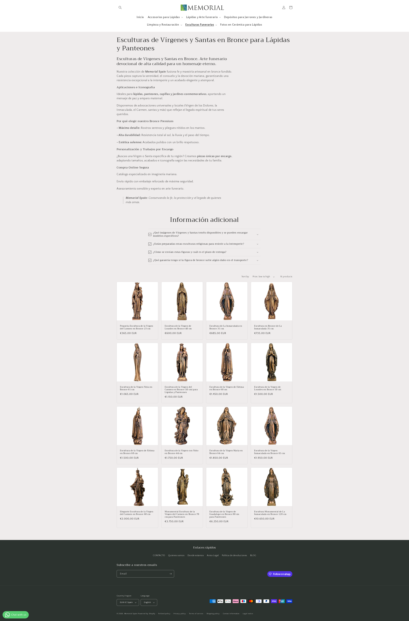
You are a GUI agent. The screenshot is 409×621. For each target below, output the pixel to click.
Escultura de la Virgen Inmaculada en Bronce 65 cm (269, 452)
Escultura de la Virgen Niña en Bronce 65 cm (136, 388)
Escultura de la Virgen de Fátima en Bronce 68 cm (137, 452)
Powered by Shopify (146, 614)
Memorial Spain (130, 614)
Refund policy (164, 614)
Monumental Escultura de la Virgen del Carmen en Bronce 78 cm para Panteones (182, 514)
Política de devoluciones (234, 555)
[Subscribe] (170, 574)
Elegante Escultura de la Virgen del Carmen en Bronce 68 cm (136, 513)
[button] (120, 7)
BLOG (253, 555)
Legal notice (248, 614)
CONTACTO (159, 555)
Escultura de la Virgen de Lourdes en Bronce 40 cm (178, 327)
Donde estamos (196, 555)
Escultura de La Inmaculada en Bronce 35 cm (225, 327)
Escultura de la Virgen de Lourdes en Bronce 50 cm (267, 388)
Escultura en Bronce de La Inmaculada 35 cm (268, 327)
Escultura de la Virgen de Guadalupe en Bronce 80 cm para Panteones (224, 514)
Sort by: (245, 276)
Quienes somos (176, 555)
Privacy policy (180, 614)
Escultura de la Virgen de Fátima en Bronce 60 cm (226, 388)
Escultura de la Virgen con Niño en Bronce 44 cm (182, 452)
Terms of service (196, 614)
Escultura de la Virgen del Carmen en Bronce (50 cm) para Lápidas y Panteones (181, 390)
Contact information (231, 614)
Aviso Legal (213, 555)
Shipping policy (213, 614)
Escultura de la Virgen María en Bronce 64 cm (226, 452)
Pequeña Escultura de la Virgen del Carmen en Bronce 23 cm (136, 327)
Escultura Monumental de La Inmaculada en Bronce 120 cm (270, 513)
